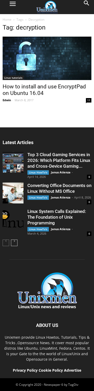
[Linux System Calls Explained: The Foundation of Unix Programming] (13, 218)
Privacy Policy (25, 370)
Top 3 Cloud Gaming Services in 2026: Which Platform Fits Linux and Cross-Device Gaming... (58, 160)
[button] (86, 7)
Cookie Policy (51, 370)
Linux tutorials (13, 78)
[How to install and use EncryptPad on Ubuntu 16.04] (47, 58)
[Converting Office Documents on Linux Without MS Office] (13, 193)
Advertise (72, 370)
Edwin (7, 100)
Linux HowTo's (38, 172)
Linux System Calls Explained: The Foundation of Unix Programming (56, 217)
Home (7, 19)
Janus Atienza (60, 172)
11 (88, 100)
